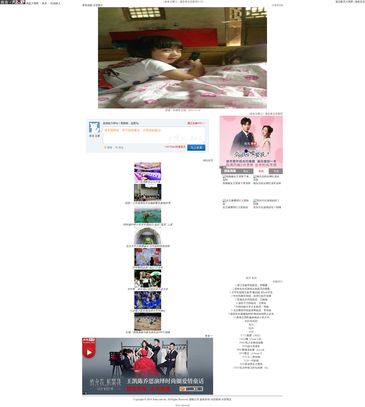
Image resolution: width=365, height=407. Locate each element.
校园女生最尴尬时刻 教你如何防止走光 (252, 313)
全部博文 (226, 399)
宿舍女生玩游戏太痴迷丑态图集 (252, 288)
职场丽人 (55, 3)
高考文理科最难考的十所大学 (252, 317)
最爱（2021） (254, 335)
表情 (109, 147)
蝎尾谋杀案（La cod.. (253, 349)
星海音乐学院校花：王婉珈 (252, 299)
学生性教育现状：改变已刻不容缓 (252, 295)
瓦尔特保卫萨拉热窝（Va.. (254, 367)
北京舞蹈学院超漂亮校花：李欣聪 (252, 310)
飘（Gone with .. (254, 339)
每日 (251, 324)
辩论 (121, 147)
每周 (251, 328)
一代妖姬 (254, 360)
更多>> (209, 335)
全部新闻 (216, 399)
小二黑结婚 (253, 356)
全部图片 (98, 5)
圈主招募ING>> (196, 123)
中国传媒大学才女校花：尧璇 (252, 306)
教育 (44, 3)
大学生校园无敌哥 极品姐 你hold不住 (252, 292)
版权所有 (205, 399)
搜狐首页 (360, 1)
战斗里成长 (253, 346)
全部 (251, 331)
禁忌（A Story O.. (253, 353)
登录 (91, 135)
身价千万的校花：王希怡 (252, 303)
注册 (97, 135)
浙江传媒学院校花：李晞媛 (252, 285)
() (281, 5)
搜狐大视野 (32, 3)
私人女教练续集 (254, 342)
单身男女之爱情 (254, 364)
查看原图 (87, 5)
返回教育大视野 (344, 1)
